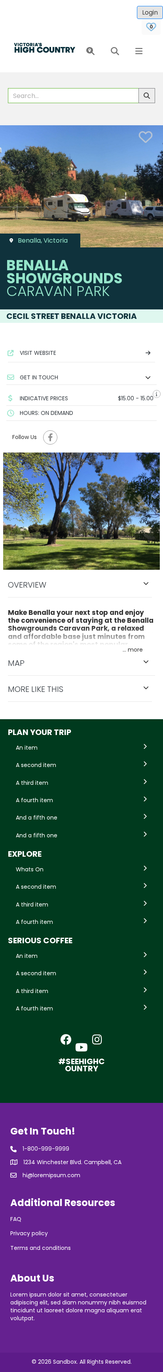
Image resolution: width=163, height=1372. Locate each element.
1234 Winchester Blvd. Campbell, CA (72, 1162)
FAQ (15, 1219)
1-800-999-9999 (46, 1149)
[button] (89, 51)
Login (150, 12)
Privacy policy (29, 1233)
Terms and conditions (40, 1248)
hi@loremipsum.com (51, 1175)
